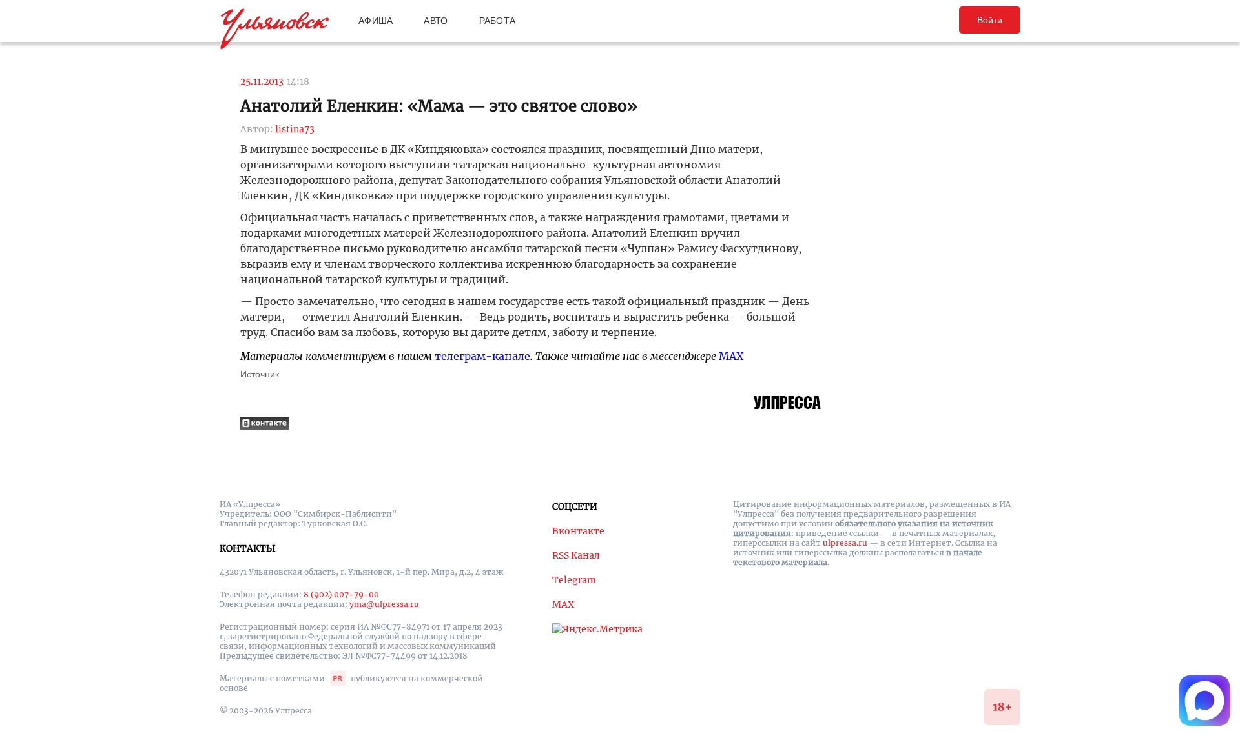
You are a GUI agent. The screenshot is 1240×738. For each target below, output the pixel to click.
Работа (497, 20)
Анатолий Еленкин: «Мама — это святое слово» (438, 106)
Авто (436, 20)
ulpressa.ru (845, 543)
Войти (989, 20)
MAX (731, 356)
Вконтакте (578, 531)
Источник (259, 374)
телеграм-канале (482, 356)
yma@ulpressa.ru (384, 604)
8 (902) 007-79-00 (341, 594)
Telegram (574, 580)
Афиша (375, 20)
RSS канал (576, 555)
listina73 (295, 129)
